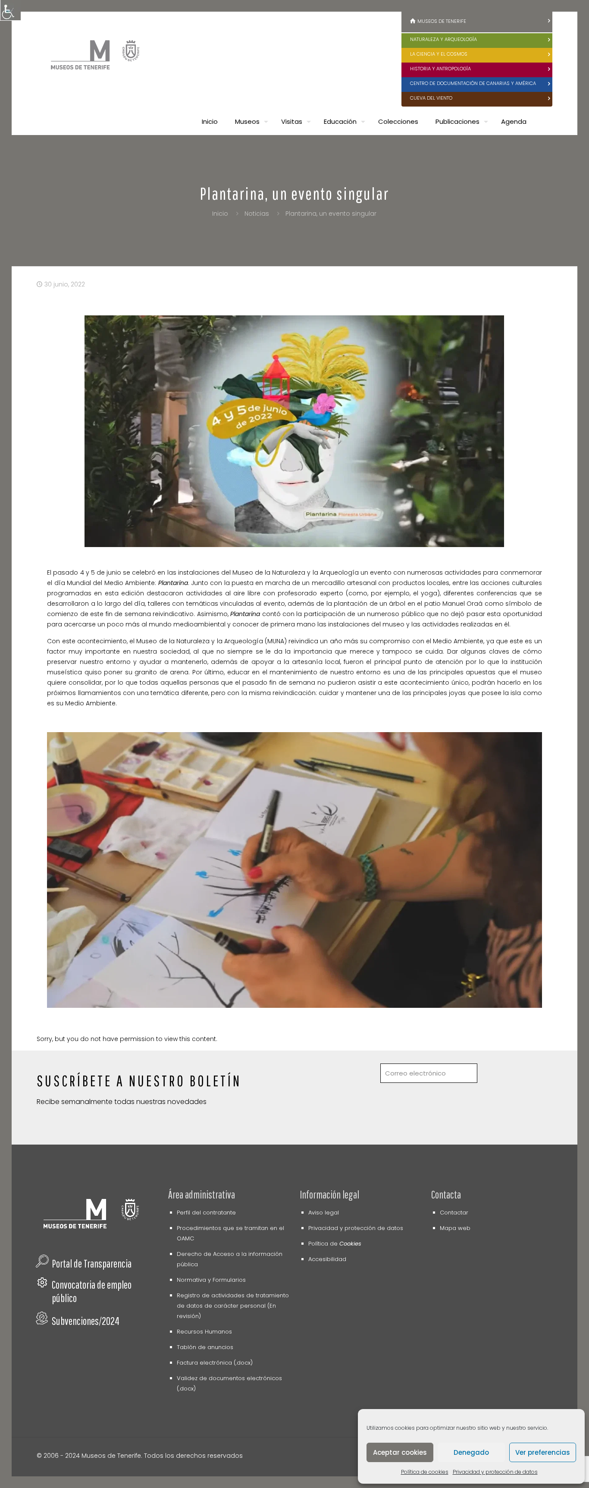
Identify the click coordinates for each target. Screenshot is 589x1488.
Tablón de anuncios (205, 1347)
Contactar (454, 1212)
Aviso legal (323, 1212)
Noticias (256, 213)
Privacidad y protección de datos (495, 1471)
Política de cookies (424, 1471)
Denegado (471, 1452)
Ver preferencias (542, 1452)
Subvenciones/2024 (85, 1321)
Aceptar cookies (400, 1452)
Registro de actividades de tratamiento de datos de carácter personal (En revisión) (233, 1305)
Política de (334, 1243)
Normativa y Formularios (211, 1280)
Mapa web (455, 1228)
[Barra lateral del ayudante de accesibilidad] (10, 10)
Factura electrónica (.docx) (215, 1363)
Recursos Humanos (204, 1332)
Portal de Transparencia (92, 1263)
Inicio (220, 213)
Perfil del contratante (206, 1212)
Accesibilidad (327, 1259)
